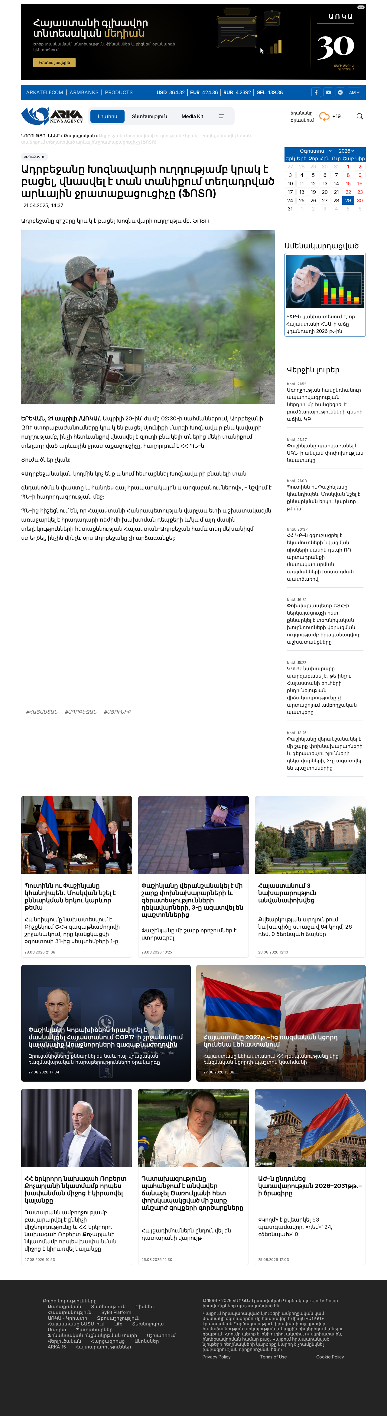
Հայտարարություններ (103, 1347)
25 (301, 200)
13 (325, 184)
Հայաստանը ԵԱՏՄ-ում (76, 1324)
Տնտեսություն (149, 116)
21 (336, 192)
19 (313, 192)
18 (301, 192)
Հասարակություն (70, 1312)
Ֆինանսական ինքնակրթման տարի (92, 1335)
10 (290, 184)
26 (313, 200)
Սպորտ (57, 1329)
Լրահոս (107, 116)
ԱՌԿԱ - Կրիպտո (67, 1318)
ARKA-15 (57, 1347)
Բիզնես (144, 1306)
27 (325, 200)
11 (302, 184)
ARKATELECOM (44, 92)
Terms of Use (273, 1356)
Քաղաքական (34, 157)
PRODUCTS (119, 92)
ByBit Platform (116, 1312)
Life (118, 1324)
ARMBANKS (84, 92)
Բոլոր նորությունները (70, 1301)
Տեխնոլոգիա (148, 1324)
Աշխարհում (161, 1335)
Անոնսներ (147, 1341)
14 (336, 184)
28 (336, 200)
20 (325, 192)
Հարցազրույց (108, 1341)
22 (348, 192)
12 (313, 184)
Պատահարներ (94, 1329)
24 (290, 200)
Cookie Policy (330, 1356)
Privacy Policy (217, 1356)
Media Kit (192, 116)
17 (290, 192)
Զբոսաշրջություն (118, 1318)
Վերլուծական (64, 1341)
